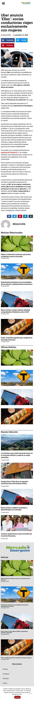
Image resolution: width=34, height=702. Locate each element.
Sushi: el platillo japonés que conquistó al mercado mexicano (16, 657)
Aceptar (17, 697)
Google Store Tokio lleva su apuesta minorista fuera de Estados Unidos (14, 483)
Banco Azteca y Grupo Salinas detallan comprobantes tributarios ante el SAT (15, 311)
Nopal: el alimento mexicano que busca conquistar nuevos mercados (16, 255)
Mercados (6, 678)
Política (5, 683)
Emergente (6, 674)
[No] (30, 693)
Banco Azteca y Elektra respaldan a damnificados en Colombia (14, 509)
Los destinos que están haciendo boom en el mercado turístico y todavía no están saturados (17, 455)
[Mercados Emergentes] (25, 3)
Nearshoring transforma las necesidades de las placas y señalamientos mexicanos (16, 283)
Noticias (5, 669)
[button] (3, 3)
